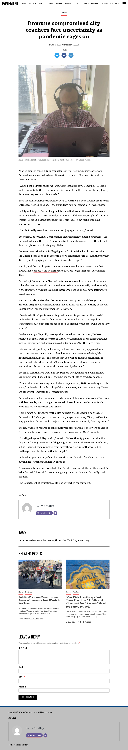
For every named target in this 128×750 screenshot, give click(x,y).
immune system (27, 540)
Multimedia (106, 3)
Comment (23, 648)
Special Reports (91, 3)
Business (42, 3)
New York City (70, 540)
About (117, 3)
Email (21, 676)
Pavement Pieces (31, 712)
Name (21, 667)
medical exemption (49, 540)
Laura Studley (55, 44)
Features (77, 3)
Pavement (16, 3)
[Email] (55, 513)
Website (22, 686)
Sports (59, 3)
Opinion (68, 3)
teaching (84, 540)
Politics (32, 3)
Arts (51, 3)
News (24, 3)
